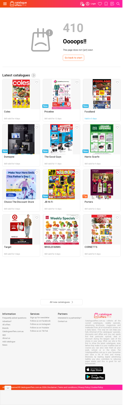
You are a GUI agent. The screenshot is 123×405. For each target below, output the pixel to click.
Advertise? (7, 321)
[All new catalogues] (33, 75)
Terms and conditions (67, 387)
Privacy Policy (84, 387)
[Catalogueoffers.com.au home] (18, 4)
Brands (5, 328)
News (4, 345)
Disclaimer (52, 387)
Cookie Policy (97, 387)
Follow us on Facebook (40, 321)
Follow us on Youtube (39, 327)
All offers (6, 324)
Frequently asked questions (14, 318)
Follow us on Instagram (40, 324)
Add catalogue (8, 341)
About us (6, 338)
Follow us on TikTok (39, 331)
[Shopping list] (112, 3)
